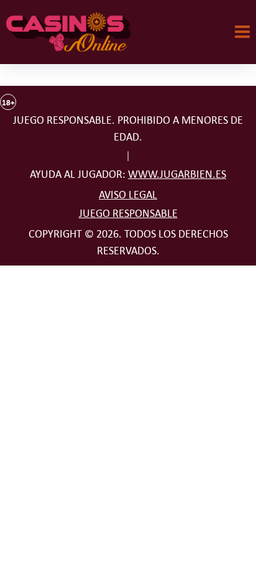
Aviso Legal (128, 194)
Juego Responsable (128, 213)
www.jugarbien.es (177, 174)
